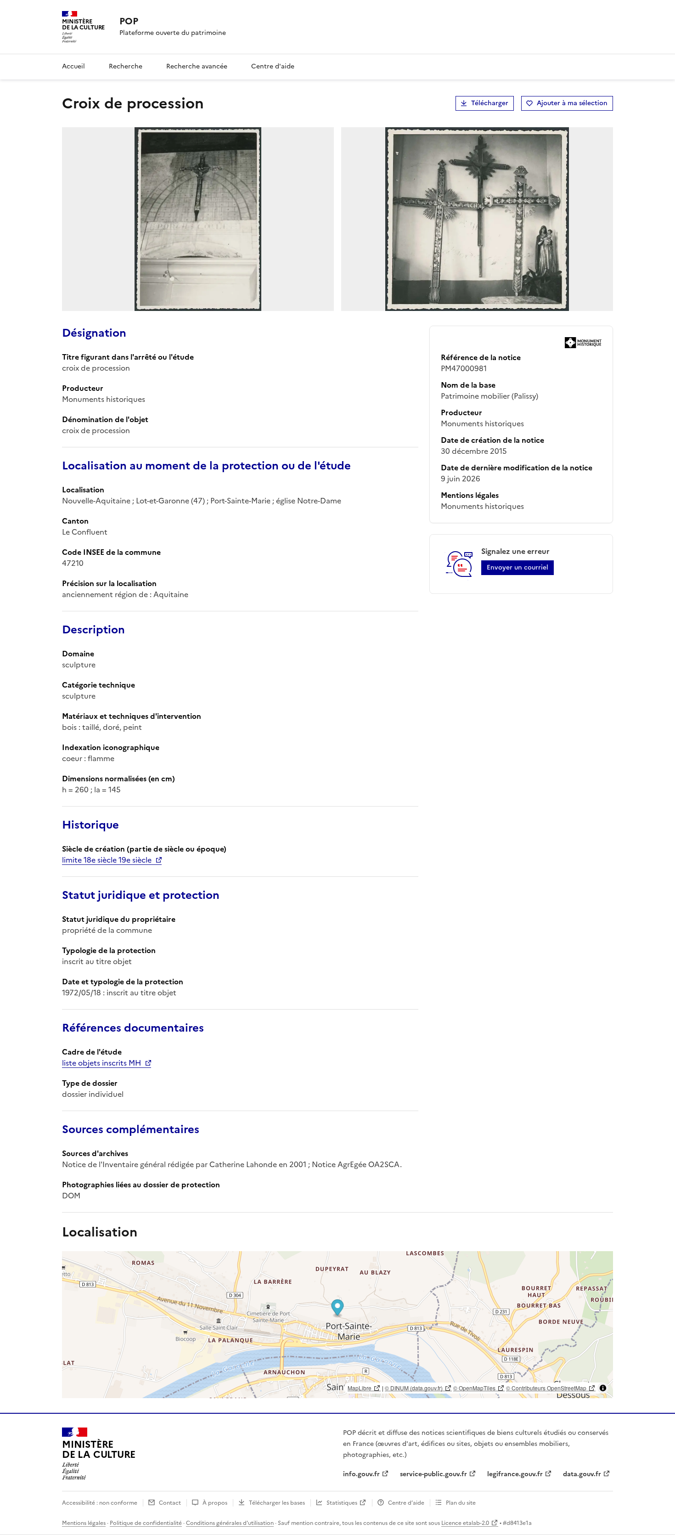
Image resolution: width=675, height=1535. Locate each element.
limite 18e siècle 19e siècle (107, 859)
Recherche (125, 66)
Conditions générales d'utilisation (230, 1523)
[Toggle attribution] (602, 1388)
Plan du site (461, 1503)
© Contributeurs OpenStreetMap (546, 1388)
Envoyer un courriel (517, 567)
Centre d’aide (406, 1503)
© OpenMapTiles (474, 1388)
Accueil (73, 66)
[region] (337, 1324)
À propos (214, 1503)
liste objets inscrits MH (101, 1062)
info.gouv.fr (361, 1474)
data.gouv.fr (582, 1474)
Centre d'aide (272, 66)
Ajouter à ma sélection (572, 103)
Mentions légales (84, 1523)
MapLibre (359, 1388)
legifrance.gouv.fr (515, 1474)
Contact (170, 1503)
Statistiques (341, 1503)
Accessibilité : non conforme (99, 1503)
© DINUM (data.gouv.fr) (414, 1388)
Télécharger (489, 103)
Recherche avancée (196, 66)
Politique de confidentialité (146, 1523)
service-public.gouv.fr (433, 1474)
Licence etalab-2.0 (465, 1523)
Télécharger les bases (277, 1503)
